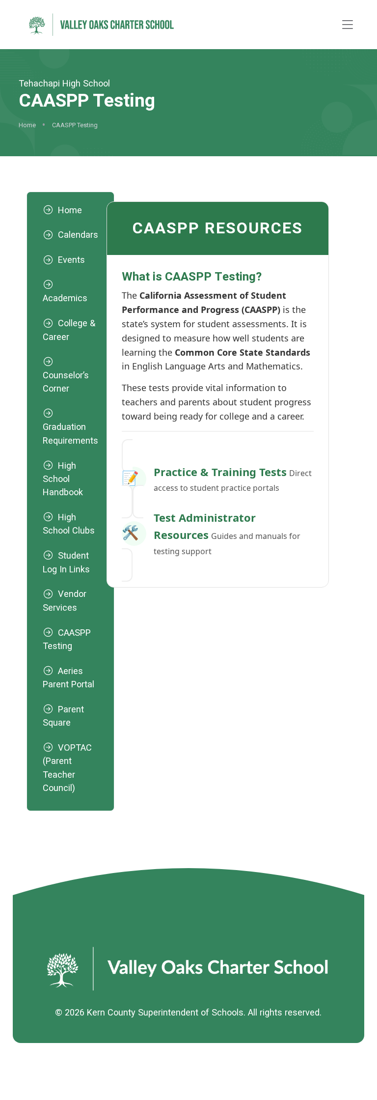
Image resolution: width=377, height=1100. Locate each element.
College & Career (69, 329)
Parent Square (63, 716)
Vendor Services (64, 600)
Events (71, 259)
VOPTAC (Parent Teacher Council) (67, 767)
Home (27, 125)
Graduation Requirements (70, 433)
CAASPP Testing (67, 639)
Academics (65, 298)
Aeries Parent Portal (68, 677)
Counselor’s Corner (66, 382)
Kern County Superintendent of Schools (165, 1012)
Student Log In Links (66, 562)
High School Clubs (69, 524)
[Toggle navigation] (347, 25)
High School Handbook (63, 479)
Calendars (78, 234)
